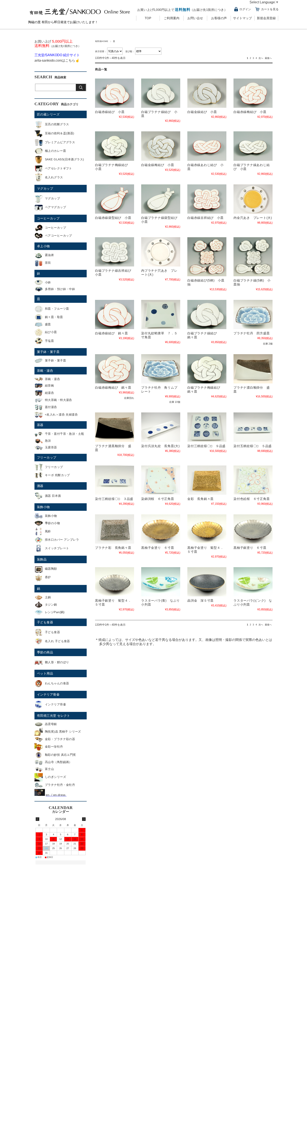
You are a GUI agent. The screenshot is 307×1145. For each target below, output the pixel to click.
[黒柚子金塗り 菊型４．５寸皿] (206, 529)
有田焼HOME (101, 41)
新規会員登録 (266, 18)
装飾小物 (43, 507)
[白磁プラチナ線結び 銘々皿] (206, 314)
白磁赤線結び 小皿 (110, 112)
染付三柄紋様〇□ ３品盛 (114, 499)
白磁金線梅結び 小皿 (157, 165)
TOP (148, 18)
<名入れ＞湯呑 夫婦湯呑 (61, 414)
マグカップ (45, 188)
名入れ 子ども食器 (57, 641)
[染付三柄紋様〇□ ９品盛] (206, 427)
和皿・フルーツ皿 (57, 308)
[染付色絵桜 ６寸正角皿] (253, 480)
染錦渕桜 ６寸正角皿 (157, 499)
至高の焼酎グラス (57, 124)
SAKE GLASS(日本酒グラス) (64, 159)
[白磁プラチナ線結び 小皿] (160, 93)
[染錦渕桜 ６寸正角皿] (160, 480)
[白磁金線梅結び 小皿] (160, 146)
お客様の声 (219, 18)
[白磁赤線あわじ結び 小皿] (206, 146)
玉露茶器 (51, 447)
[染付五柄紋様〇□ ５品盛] (253, 427)
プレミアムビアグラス (60, 142)
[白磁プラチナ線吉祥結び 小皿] (114, 251)
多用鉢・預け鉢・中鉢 (60, 289)
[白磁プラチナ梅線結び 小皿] (114, 146)
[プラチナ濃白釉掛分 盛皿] (253, 368)
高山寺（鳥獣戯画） (58, 762)
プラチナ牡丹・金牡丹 (60, 784)
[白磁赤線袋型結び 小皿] (114, 199)
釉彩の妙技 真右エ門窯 (60, 754)
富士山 (49, 769)
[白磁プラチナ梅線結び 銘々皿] (206, 368)
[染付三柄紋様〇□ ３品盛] (114, 480)
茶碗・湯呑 (45, 370)
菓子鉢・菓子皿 (48, 352)
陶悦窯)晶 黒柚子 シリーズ (63, 731)
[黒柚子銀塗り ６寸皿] (253, 529)
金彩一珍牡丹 (54, 746)
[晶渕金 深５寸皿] (206, 581)
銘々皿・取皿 (54, 317)
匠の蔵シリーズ (48, 114)
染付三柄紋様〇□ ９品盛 (206, 446)
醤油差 (49, 255)
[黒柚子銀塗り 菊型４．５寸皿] (114, 581)
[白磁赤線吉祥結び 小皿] (206, 199)
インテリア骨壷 (48, 694)
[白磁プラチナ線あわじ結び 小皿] (253, 146)
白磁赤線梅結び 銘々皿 (113, 387)
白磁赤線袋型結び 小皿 (113, 217)
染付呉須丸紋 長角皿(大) (160, 446)
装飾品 (42, 559)
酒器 (40, 486)
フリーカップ (46, 457)
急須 (48, 440)
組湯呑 (49, 392)
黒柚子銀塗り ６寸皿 (249, 547)
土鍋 (48, 597)
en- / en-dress (56, 794)
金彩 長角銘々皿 (200, 499)
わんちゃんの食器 (57, 683)
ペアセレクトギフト (58, 168)
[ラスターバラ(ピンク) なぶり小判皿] (253, 581)
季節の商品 (45, 652)
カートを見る (270, 9)
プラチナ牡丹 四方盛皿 (251, 333)
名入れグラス (54, 177)
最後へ (268, 58)
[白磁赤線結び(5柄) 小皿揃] (206, 256)
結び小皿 (51, 332)
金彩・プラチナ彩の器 (60, 739)
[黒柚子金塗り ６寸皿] (160, 529)
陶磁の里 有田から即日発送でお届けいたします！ (63, 22)
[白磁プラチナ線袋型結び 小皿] (160, 199)
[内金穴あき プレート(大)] (253, 199)
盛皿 (48, 324)
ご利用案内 (171, 18)
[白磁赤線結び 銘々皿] (114, 314)
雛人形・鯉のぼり (57, 662)
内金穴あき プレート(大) (252, 217)
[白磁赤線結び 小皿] (114, 93)
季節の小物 (52, 523)
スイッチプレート (57, 548)
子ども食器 (45, 622)
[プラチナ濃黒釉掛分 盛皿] (114, 427)
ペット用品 (45, 673)
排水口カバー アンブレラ (62, 539)
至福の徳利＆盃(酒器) (59, 133)
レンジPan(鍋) (55, 612)
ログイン (245, 9)
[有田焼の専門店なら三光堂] (80, 16)
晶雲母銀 (51, 724)
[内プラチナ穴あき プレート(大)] (160, 251)
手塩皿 (49, 340)
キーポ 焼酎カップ (57, 475)
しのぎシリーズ (55, 777)
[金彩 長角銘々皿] (206, 480)
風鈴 (48, 531)
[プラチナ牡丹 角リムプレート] (160, 368)
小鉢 (48, 282)
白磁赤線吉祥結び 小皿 (205, 217)
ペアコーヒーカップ (58, 235)
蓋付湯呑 (51, 407)
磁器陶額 (51, 568)
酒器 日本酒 (53, 495)
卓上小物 (43, 246)
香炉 (48, 577)
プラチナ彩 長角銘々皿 (113, 547)
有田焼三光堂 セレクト (53, 715)
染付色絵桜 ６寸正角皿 (251, 499)
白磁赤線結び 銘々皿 (111, 333)
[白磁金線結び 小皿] (206, 93)
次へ (261, 58)
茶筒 (48, 262)
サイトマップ (242, 18)
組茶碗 (49, 385)
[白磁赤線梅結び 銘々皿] (114, 368)
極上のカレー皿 (55, 150)
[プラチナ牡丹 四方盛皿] (253, 314)
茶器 (40, 425)
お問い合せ (195, 18)
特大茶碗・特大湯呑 (58, 400)
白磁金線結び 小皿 (202, 112)
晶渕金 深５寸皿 (200, 600)
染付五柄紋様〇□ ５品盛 (252, 446)
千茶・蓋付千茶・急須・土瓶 (64, 433)
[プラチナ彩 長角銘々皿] (114, 529)
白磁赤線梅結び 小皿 (249, 112)
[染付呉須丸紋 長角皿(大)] (160, 427)
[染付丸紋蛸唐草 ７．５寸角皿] (160, 314)
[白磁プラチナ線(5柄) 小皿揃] (253, 256)
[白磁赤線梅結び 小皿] (253, 93)
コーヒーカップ (48, 218)
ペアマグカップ (55, 207)
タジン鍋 (51, 604)
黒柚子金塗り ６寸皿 (157, 547)
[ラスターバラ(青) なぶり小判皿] (160, 581)
